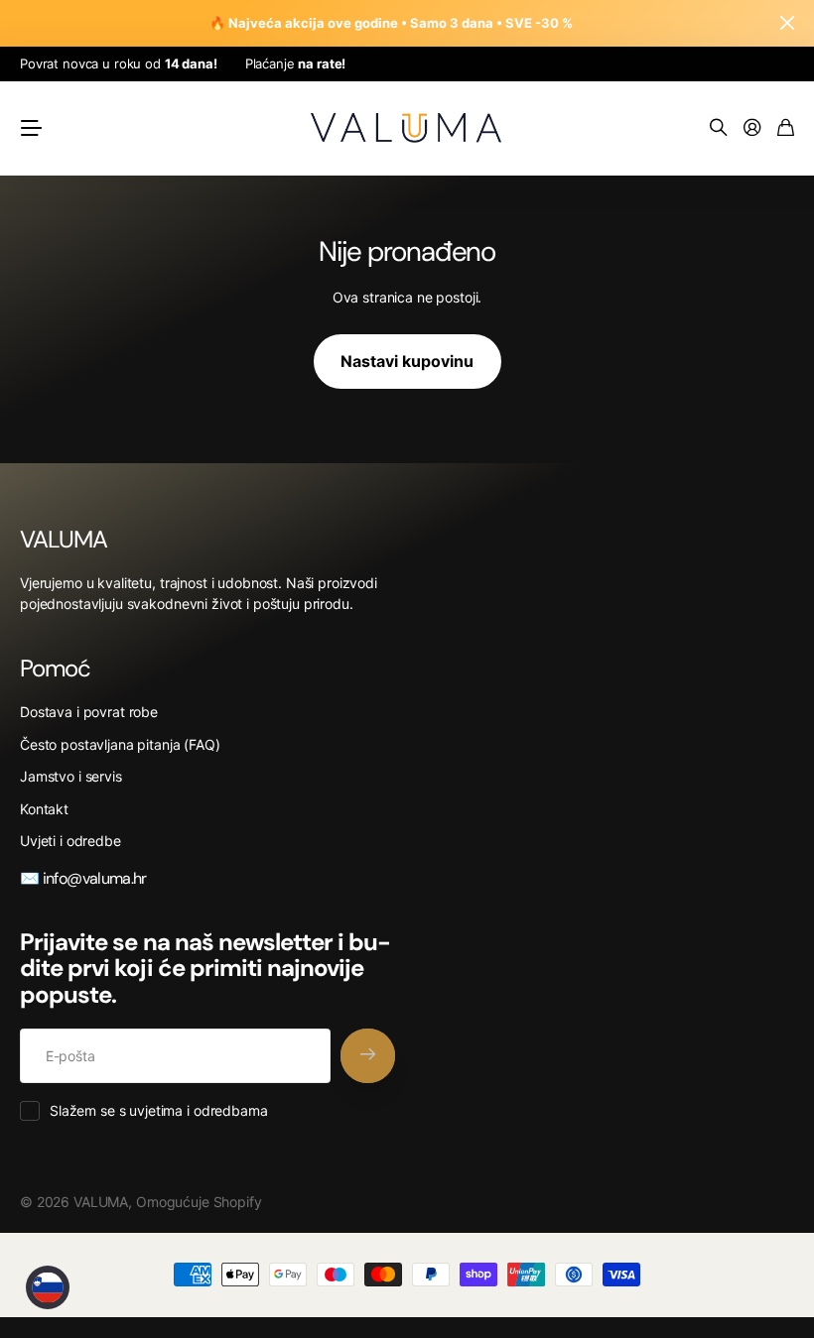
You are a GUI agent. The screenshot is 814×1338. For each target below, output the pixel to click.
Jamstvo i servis (71, 776)
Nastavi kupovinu (407, 361)
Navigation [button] (31, 128)
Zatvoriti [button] (787, 23)
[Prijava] (752, 128)
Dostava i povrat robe (89, 711)
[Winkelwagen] (785, 128)
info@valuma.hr (92, 878)
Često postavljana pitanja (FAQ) (120, 744)
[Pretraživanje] (719, 128)
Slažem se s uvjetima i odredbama (159, 1110)
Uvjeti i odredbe (70, 840)
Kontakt (44, 808)
